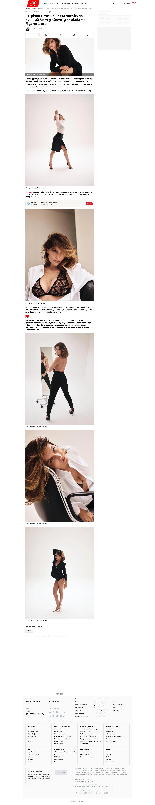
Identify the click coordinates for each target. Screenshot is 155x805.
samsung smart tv (110, 792)
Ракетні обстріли (59, 729)
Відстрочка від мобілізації (88, 739)
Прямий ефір (32, 734)
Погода (30, 741)
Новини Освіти (59, 750)
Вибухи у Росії (58, 741)
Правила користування (81, 716)
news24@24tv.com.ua (32, 701)
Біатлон (108, 759)
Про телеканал (79, 707)
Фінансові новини (111, 734)
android (80, 792)
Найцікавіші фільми (34, 752)
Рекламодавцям (79, 713)
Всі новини (32, 727)
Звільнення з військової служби (89, 729)
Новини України (33, 731)
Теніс (107, 757)
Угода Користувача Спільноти (102, 710)
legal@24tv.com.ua (96, 785)
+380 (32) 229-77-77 (85, 783)
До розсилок (61, 772)
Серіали (30, 762)
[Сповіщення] (120, 3)
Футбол (108, 754)
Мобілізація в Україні (87, 727)
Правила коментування (100, 713)
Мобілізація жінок (85, 734)
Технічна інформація (99, 716)
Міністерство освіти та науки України (65, 752)
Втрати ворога (58, 743)
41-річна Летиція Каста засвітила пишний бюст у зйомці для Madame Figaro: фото (69, 8)
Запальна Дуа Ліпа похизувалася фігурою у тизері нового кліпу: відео (64, 91)
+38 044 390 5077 (54, 701)
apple (89, 792)
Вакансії (115, 701)
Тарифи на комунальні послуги (115, 736)
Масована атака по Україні (62, 739)
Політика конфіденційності (101, 698)
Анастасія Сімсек (36, 29)
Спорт (108, 750)
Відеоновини (32, 736)
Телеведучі (78, 710)
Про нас (77, 698)
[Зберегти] (87, 34)
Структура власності (118, 704)
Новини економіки (112, 727)
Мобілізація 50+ (85, 731)
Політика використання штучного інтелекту (100, 702)
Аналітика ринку (85, 752)
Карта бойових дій (59, 731)
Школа (56, 754)
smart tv (100, 792)
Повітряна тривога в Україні (62, 736)
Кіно (29, 750)
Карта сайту (116, 710)
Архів (114, 707)
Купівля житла (84, 754)
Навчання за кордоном (61, 762)
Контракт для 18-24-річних (88, 736)
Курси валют (110, 731)
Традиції (44, 3)
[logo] (33, 3)
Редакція (77, 701)
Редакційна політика (81, 704)
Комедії (30, 759)
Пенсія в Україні (111, 741)
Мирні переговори (59, 734)
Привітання (66, 3)
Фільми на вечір (33, 757)
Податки (108, 739)
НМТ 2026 (57, 757)
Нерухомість (84, 750)
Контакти (115, 698)
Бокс (107, 752)
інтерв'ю (30, 192)
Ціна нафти (109, 729)
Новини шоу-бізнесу (39, 8)
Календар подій (77, 3)
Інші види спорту (111, 762)
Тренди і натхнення (86, 757)
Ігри (114, 713)
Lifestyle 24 (28, 8)
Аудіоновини (32, 739)
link (49, 712)
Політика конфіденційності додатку (101, 706)
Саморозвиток (58, 759)
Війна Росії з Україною (62, 727)
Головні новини (33, 729)
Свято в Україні (54, 3)
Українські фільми (33, 754)
